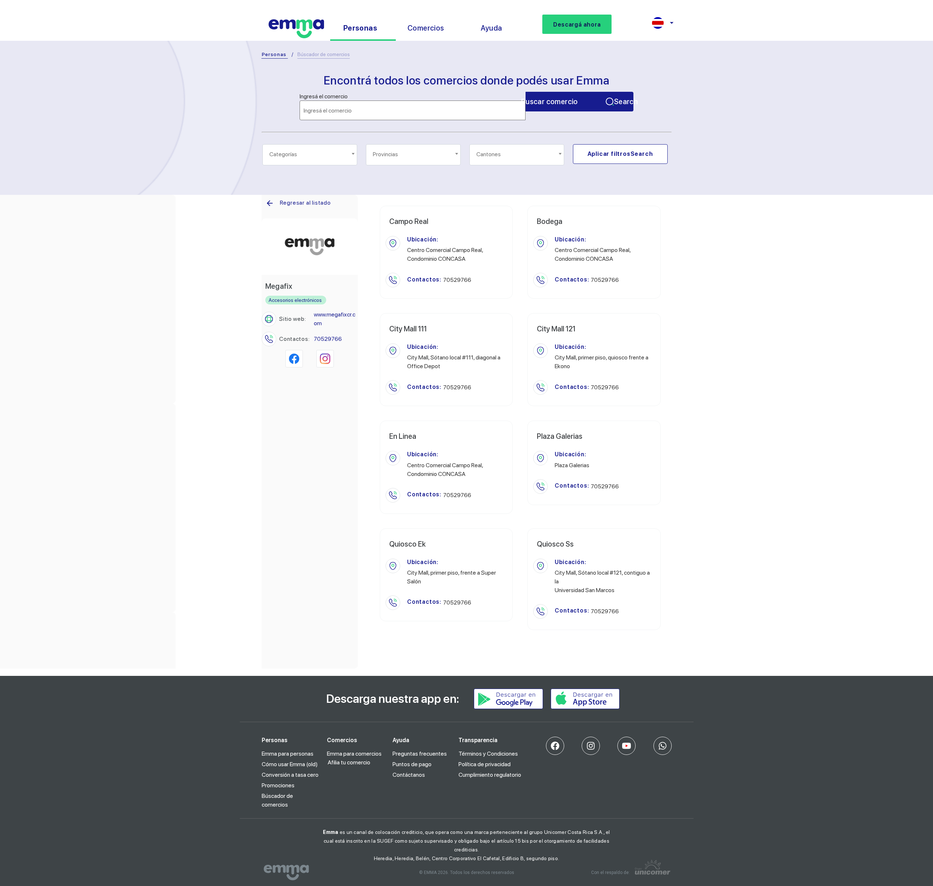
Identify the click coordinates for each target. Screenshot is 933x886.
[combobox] (309, 154)
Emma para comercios (354, 753)
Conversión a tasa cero (290, 774)
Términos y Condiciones (488, 753)
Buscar (579, 101)
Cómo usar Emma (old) (290, 764)
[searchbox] (310, 154)
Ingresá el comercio (324, 96)
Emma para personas (287, 753)
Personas (274, 54)
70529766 (328, 338)
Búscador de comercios (277, 800)
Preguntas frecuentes (420, 753)
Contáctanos (409, 774)
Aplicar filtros (620, 153)
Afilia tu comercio (349, 762)
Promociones (278, 785)
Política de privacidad (484, 764)
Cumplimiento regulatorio (489, 774)
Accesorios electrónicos (295, 300)
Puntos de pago (412, 764)
